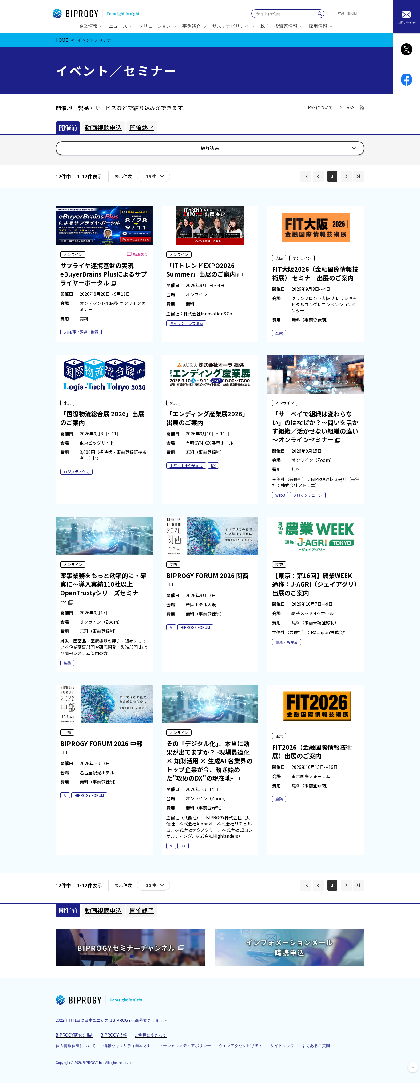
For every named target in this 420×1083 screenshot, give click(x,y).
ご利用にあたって (151, 1035)
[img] (305, 176)
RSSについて (320, 107)
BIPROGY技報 (114, 1035)
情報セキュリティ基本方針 (127, 1045)
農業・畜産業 (286, 642)
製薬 (67, 662)
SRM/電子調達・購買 (81, 331)
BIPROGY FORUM (195, 627)
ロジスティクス (76, 471)
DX (213, 465)
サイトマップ (282, 1045)
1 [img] (332, 176)
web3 (280, 495)
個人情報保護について (76, 1045)
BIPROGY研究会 (74, 1035)
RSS (351, 107)
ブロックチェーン (307, 495)
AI (171, 627)
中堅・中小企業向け (186, 465)
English (352, 13)
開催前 (68, 127)
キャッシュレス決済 (186, 323)
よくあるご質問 (316, 1045)
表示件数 (123, 176)
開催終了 (141, 127)
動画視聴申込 (103, 127)
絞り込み (210, 148)
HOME (62, 40)
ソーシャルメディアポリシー (185, 1045)
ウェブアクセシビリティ (241, 1045)
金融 (279, 333)
